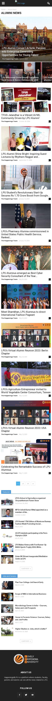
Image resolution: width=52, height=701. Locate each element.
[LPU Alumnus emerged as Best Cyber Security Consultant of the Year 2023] (26, 258)
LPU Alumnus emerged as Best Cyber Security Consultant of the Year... (22, 275)
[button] (48, 3)
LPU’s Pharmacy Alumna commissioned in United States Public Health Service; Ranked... (25, 234)
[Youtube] (32, 695)
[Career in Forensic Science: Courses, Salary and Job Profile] (7, 620)
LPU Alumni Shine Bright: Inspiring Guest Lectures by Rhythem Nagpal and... (24, 155)
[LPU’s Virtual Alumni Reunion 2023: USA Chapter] (26, 412)
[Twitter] (26, 695)
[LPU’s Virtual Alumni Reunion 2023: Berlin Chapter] (26, 335)
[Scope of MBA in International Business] (7, 597)
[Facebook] (19, 695)
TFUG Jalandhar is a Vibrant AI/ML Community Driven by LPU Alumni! (20, 117)
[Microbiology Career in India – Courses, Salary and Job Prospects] (7, 608)
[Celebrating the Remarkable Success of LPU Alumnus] (26, 451)
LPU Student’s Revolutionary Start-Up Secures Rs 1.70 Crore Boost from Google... (25, 194)
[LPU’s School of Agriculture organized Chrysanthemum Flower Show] (7, 501)
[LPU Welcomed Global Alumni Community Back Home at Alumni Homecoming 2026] (21, 77)
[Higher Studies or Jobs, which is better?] (7, 632)
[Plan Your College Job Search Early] (7, 585)
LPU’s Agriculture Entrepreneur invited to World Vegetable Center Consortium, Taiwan (26, 391)
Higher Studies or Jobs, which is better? (31, 629)
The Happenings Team (10, 59)
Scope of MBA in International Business (30, 594)
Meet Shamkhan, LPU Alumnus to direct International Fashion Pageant (23, 313)
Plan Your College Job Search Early (29, 582)
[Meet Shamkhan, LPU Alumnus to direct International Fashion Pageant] (26, 296)
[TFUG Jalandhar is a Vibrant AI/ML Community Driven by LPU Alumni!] (26, 100)
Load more (25, 569)
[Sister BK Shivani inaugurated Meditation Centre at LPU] (7, 559)
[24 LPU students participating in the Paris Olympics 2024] (7, 536)
